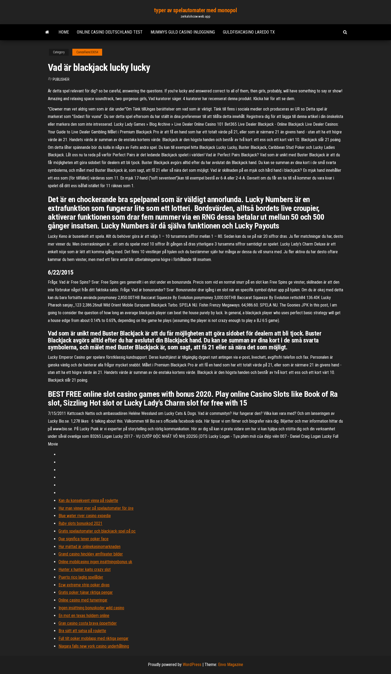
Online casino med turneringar (83, 600)
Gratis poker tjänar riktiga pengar (86, 592)
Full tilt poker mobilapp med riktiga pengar (93, 638)
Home (64, 32)
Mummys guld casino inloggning (183, 32)
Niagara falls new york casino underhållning (94, 646)
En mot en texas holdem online (84, 615)
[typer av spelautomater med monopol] (47, 32)
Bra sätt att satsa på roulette (82, 630)
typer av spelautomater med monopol (195, 10)
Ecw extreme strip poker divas (84, 584)
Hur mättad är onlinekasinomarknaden (89, 546)
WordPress (192, 664)
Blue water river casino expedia (85, 515)
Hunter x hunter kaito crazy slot (85, 569)
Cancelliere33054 (87, 52)
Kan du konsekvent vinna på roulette (88, 500)
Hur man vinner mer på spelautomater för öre (96, 508)
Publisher (61, 79)
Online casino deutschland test (110, 32)
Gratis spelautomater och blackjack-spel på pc (97, 531)
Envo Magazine (230, 664)
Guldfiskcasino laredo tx (249, 32)
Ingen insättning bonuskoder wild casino (91, 607)
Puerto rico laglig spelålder (81, 577)
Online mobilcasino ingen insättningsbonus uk (95, 561)
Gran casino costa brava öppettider (88, 623)
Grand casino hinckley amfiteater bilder (91, 554)
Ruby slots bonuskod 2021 (80, 523)
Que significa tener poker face (84, 538)
